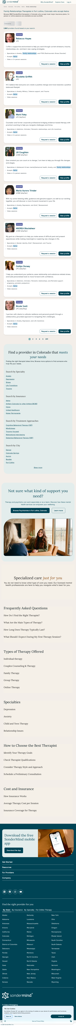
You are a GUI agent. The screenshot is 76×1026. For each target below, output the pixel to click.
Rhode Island (56, 936)
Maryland (30, 928)
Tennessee (55, 949)
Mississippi (31, 949)
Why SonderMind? (47, 2)
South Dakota (56, 944)
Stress (8, 382)
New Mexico (31, 978)
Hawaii (4, 961)
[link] (38, 49)
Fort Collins (10, 462)
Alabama (5, 919)
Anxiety (8, 376)
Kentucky (30, 915)
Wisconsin (55, 974)
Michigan (30, 936)
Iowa (4, 965)
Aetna (8, 401)
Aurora (8, 456)
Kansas (5, 982)
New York (54, 915)
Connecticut (6, 940)
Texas (53, 953)
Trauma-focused (12, 431)
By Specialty (29, 910)
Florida (4, 953)
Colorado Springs (12, 453)
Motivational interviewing (15, 435)
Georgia (5, 957)
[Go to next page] (53, 339)
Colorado (5, 936)
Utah (53, 957)
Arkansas (5, 923)
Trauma (9, 389)
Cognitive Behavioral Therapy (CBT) (19, 425)
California (6, 932)
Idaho (4, 969)
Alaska (4, 915)
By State (6, 910)
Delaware (6, 949)
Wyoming (55, 982)
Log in (69, 2)
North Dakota (32, 961)
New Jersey (31, 974)
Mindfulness (10, 428)
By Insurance (17, 910)
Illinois (4, 974)
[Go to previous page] (24, 339)
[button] (30, 510)
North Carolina (32, 957)
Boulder (9, 459)
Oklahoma (55, 923)
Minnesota (31, 940)
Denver (8, 450)
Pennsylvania (56, 932)
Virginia (54, 961)
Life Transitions (11, 385)
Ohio (53, 919)
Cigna (8, 407)
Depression (10, 379)
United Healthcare (13, 410)
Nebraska (30, 965)
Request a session (48, 64)
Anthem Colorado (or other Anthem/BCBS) (21, 404)
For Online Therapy (44, 910)
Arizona (5, 928)
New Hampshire (33, 969)
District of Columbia (9, 944)
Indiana (5, 978)
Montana (30, 953)
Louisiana (30, 919)
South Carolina (57, 940)
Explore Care (60, 2)
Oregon (54, 928)
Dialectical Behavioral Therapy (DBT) (19, 438)
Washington (55, 969)
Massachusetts (32, 923)
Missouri (30, 944)
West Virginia (56, 978)
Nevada (30, 982)
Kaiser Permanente (13, 413)
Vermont (54, 965)
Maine (29, 932)
